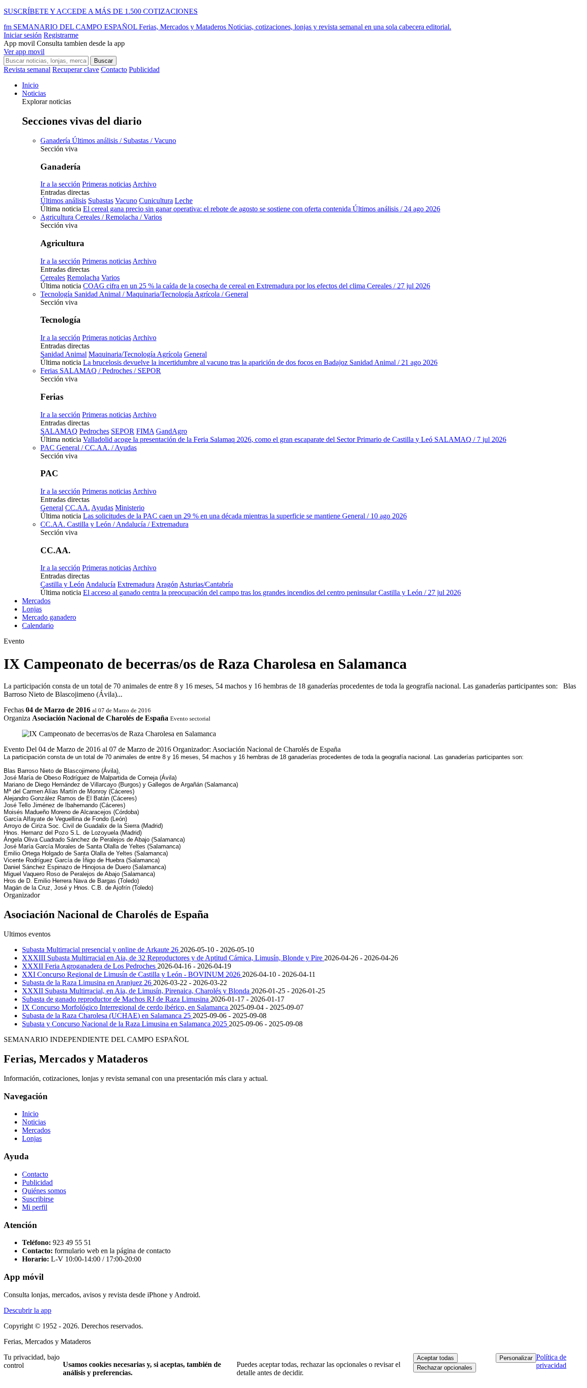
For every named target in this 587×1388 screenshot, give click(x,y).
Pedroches (94, 431)
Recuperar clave (75, 69)
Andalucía (101, 584)
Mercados (36, 601)
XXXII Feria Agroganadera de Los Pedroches (89, 966)
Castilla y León (62, 584)
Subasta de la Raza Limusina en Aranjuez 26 (87, 982)
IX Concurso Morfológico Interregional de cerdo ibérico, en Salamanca (126, 1007)
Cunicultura (156, 200)
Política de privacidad (551, 1361)
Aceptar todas (435, 1358)
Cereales (52, 277)
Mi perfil (34, 1207)
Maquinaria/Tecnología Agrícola (135, 354)
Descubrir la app (27, 1310)
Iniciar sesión (23, 35)
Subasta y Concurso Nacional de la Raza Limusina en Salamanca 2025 (125, 1024)
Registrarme (61, 35)
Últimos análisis (63, 200)
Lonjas (32, 609)
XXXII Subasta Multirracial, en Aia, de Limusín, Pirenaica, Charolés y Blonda (136, 991)
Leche (184, 200)
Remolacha (83, 277)
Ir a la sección (60, 184)
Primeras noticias (106, 184)
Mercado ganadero (49, 617)
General (195, 354)
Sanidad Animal (63, 354)
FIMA (145, 431)
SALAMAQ (59, 431)
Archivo (144, 184)
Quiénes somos (44, 1191)
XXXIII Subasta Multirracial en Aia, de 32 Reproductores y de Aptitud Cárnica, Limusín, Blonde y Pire (173, 958)
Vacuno (126, 200)
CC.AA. (77, 508)
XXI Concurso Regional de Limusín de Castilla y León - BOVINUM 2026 (132, 974)
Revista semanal (27, 69)
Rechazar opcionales (444, 1367)
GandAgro (171, 431)
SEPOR (122, 431)
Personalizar (515, 1358)
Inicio (30, 85)
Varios (110, 277)
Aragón (167, 584)
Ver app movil (24, 51)
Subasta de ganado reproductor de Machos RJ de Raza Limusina (116, 999)
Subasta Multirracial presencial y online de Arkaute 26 (101, 949)
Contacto (114, 69)
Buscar (103, 60)
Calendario (38, 625)
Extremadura (136, 584)
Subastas (100, 200)
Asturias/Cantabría (206, 584)
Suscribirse (38, 1199)
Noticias (34, 93)
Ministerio (129, 508)
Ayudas (102, 508)
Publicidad (144, 69)
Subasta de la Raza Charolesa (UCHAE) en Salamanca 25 (107, 1015)
